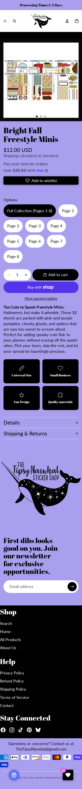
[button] (41, 180)
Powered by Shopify (57, 777)
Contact (7, 705)
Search (6, 623)
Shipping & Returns (25, 433)
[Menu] (5, 21)
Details (11, 422)
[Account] (67, 21)
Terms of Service (14, 697)
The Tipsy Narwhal (33, 777)
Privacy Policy (12, 672)
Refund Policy (12, 681)
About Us (8, 647)
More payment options (41, 298)
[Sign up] (72, 586)
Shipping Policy (13, 689)
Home (5, 631)
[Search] (14, 21)
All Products (10, 639)
